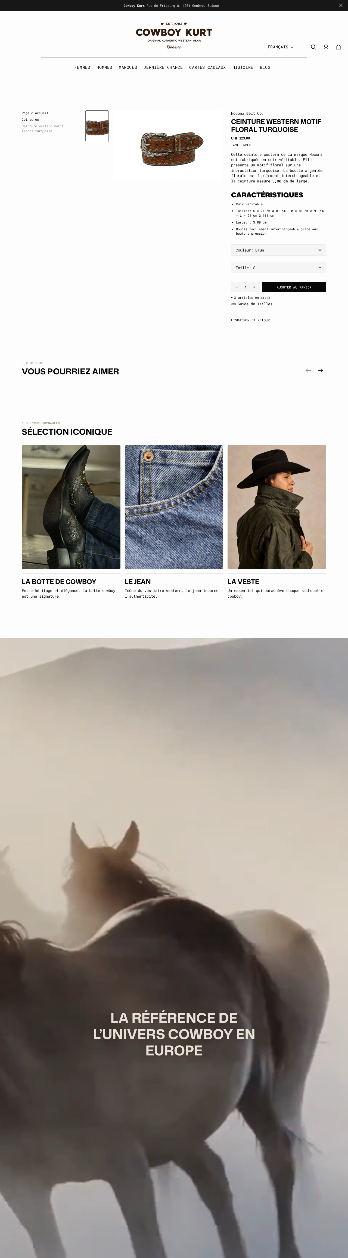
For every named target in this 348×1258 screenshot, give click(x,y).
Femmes (82, 67)
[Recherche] (313, 47)
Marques (128, 67)
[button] (338, 47)
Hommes (104, 67)
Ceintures (30, 119)
